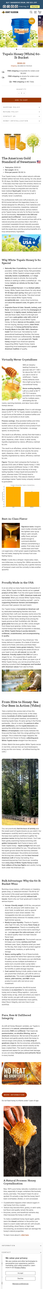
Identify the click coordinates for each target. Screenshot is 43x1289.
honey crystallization (15, 121)
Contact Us (9, 116)
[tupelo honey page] (14, 1097)
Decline (20, 1278)
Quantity (21, 89)
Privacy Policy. (20, 1268)
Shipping (14, 66)
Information (8, 1245)
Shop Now (35, 6)
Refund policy (11, 112)
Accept (20, 1273)
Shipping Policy (11, 107)
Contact (6, 1252)
